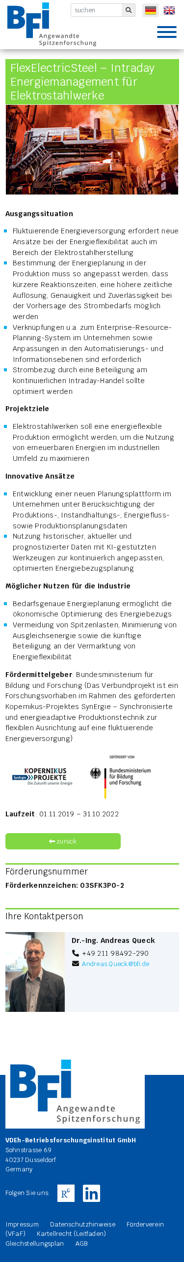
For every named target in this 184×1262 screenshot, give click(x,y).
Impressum (22, 1224)
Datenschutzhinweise (82, 1224)
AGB (82, 1243)
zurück (66, 841)
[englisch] (169, 10)
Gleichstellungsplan (34, 1243)
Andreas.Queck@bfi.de (115, 964)
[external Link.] (65, 1193)
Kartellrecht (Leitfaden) (71, 1234)
